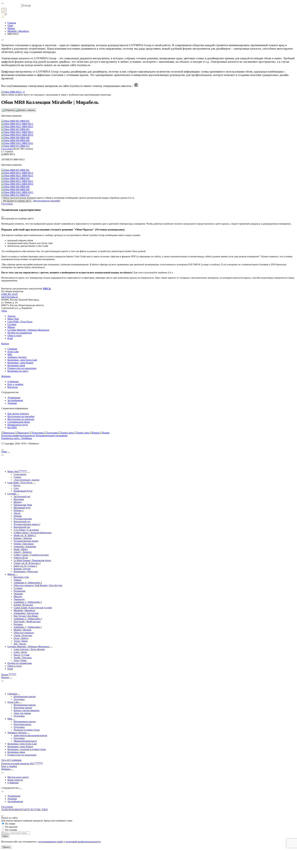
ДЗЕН (44, 809)
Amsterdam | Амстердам (26, 613)
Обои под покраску (24, 632)
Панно (8, 674)
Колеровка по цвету (17, 371)
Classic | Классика (23, 635)
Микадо (18, 596)
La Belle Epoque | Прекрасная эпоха (32, 560)
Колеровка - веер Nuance (20, 362)
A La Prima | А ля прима (26, 529)
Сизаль (17, 477)
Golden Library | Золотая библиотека (33, 532)
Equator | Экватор (23, 538)
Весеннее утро (21, 577)
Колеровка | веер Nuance (20, 746)
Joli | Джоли (20, 643)
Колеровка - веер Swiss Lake (22, 360)
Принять (6, 847)
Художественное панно (26, 541)
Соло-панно (20, 474)
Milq (9, 354)
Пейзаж (18, 516)
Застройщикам (15, 400)
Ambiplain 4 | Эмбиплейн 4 (28, 582)
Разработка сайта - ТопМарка (16, 438)
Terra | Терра (20, 660)
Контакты (12, 387)
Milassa (11, 327)
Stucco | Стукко (22, 655)
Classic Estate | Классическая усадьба (33, 607)
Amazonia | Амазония (25, 546)
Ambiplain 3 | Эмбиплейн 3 (28, 602)
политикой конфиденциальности (83, 841)
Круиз (17, 485)
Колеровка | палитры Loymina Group (26, 749)
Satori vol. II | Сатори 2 (25, 566)
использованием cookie (51, 841)
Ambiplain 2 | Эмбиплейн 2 (28, 618)
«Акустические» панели (26, 479)
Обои (4, 310)
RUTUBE (35, 809)
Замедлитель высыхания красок (30, 735)
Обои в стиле (14, 335)
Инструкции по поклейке (20, 416)
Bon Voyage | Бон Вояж (26, 616)
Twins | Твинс (21, 641)
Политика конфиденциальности (18, 435)
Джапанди (19, 599)
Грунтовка (19, 699)
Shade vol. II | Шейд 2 (25, 535)
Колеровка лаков (16, 365)
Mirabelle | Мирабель (24, 610)
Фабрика (6, 376)
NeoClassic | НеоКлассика (27, 621)
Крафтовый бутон (23, 491)
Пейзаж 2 (19, 510)
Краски (5, 343)
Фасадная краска (22, 724)
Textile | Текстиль (23, 657)
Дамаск (17, 580)
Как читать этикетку (18, 413)
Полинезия (19, 591)
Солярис (18, 588)
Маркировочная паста (25, 741)
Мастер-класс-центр (18, 777)
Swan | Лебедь (21, 638)
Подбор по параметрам (19, 332)
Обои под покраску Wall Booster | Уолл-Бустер (38, 585)
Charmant (12, 348)
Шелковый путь (22, 507)
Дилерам (12, 403)
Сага (16, 488)
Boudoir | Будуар (22, 568)
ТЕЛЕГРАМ (8, 809)
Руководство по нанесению (21, 368)
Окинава (18, 593)
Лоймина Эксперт (17, 357)
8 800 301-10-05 (9, 294)
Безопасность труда (17, 424)
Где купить (7, 806)
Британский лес (22, 527)
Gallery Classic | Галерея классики (31, 554)
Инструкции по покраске (20, 419)
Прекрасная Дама (23, 504)
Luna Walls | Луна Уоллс (19, 321)
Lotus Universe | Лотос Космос (29, 649)
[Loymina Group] (16, 6)
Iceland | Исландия (23, 605)
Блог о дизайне (15, 384)
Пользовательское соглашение (52, 435)
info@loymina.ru (9, 297)
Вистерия (19, 499)
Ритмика (18, 624)
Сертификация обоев (18, 422)
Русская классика (23, 518)
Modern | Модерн (22, 630)
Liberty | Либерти (23, 552)
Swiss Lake (13, 351)
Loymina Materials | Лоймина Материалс (28, 330)
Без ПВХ (12, 427)
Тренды (11, 316)
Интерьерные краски (25, 696)
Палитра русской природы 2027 (22, 763)
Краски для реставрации (26, 710)
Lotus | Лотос (20, 652)
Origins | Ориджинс (24, 543)
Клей (10, 338)
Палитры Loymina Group (27, 730)
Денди (17, 513)
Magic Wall (13, 318)
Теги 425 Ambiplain (11, 760)
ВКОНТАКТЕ (22, 809)
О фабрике (13, 381)
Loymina (11, 324)
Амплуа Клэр (21, 557)
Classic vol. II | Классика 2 (27, 563)
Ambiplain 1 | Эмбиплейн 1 (28, 627)
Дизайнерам (13, 397)
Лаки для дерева (22, 713)
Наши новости (15, 780)
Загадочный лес (22, 496)
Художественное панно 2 (27, 524)
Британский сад (22, 521)
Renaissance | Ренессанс (26, 571)
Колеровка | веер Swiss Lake (22, 743)
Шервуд (18, 502)
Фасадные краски (23, 707)
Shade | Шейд (21, 549)
